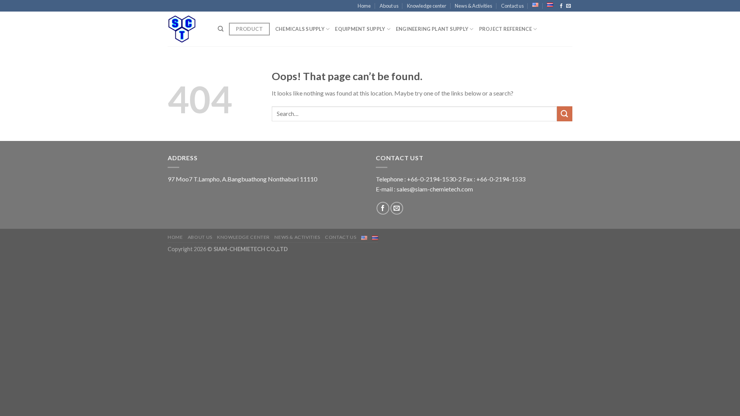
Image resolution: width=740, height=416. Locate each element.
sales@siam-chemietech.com (435, 189)
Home (364, 6)
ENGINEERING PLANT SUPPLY (432, 29)
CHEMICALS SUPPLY (300, 29)
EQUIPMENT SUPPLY (360, 29)
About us (389, 6)
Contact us (512, 6)
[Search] (221, 29)
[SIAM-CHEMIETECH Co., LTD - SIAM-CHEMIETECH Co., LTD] (187, 29)
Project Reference (505, 29)
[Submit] (564, 113)
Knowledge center (426, 6)
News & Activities (473, 6)
